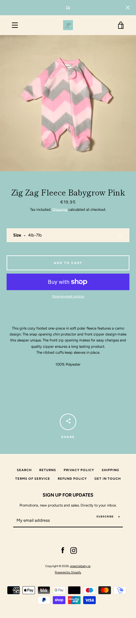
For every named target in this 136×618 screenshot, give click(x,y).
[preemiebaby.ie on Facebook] (62, 550)
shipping (110, 470)
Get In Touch (107, 478)
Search (24, 470)
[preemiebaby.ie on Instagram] (73, 550)
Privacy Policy (79, 470)
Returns (47, 470)
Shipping (59, 209)
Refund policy (72, 478)
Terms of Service (32, 478)
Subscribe (105, 516)
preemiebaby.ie (80, 566)
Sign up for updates (68, 495)
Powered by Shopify (68, 572)
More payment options (68, 296)
